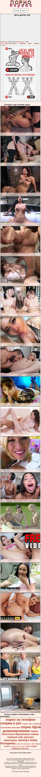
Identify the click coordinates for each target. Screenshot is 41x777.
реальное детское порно (18, 746)
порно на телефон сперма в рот (17, 721)
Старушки (22, 43)
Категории (16, 10)
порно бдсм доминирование (22, 729)
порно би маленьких (23, 744)
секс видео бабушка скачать (24, 747)
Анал (30, 43)
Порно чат (24, 10)
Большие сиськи (11, 43)
